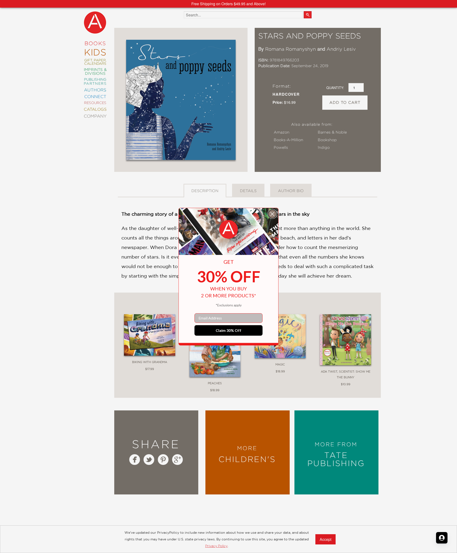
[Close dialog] (272, 214)
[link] (228, 229)
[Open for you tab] (441, 537)
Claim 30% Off (228, 330)
